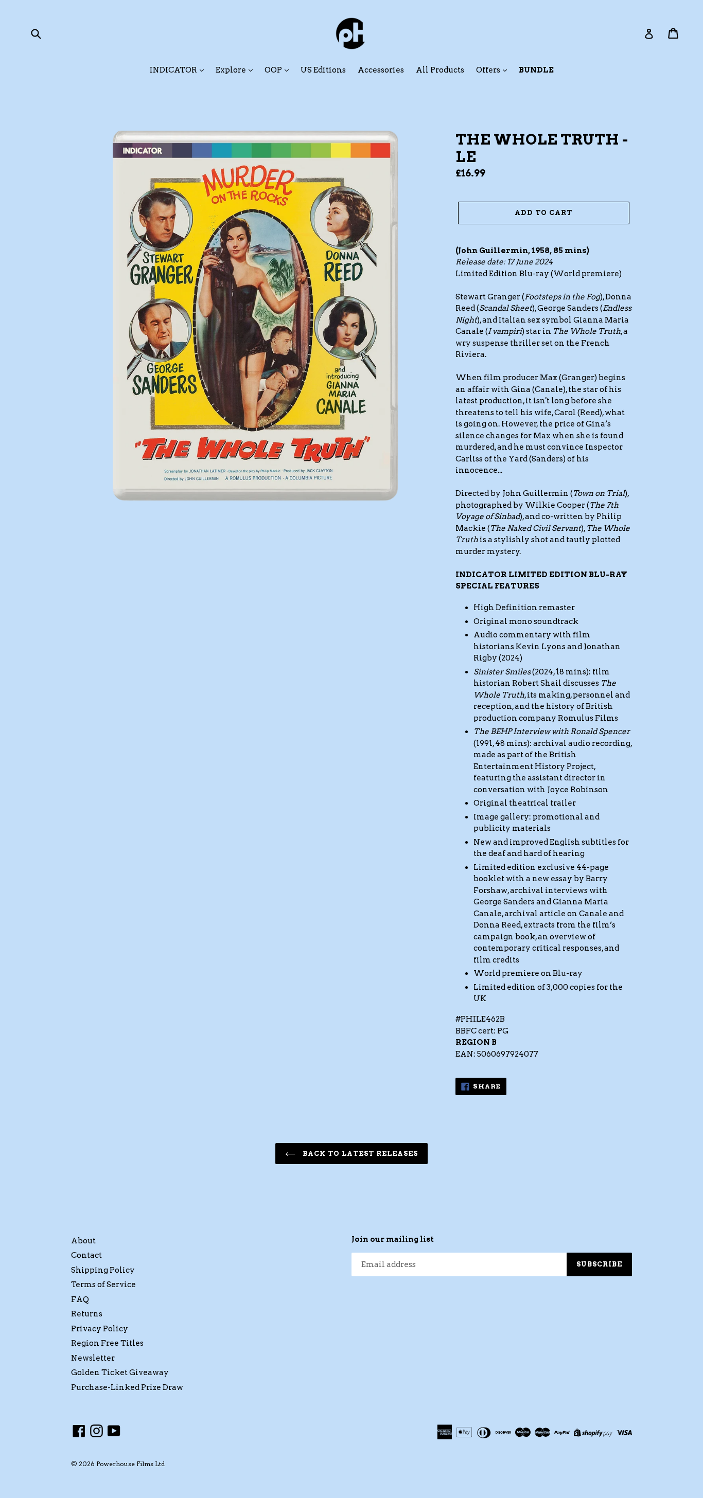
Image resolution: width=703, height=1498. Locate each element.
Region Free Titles (107, 1343)
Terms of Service (103, 1284)
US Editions (323, 70)
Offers (489, 70)
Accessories (381, 70)
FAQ (80, 1299)
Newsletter (93, 1358)
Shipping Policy (103, 1270)
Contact (86, 1255)
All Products (440, 70)
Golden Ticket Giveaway (120, 1372)
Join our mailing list (392, 1239)
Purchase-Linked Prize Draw (127, 1387)
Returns (86, 1313)
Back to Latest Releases (359, 1153)
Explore (232, 70)
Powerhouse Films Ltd (130, 1464)
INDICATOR (174, 70)
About (83, 1240)
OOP (274, 70)
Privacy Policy (99, 1328)
